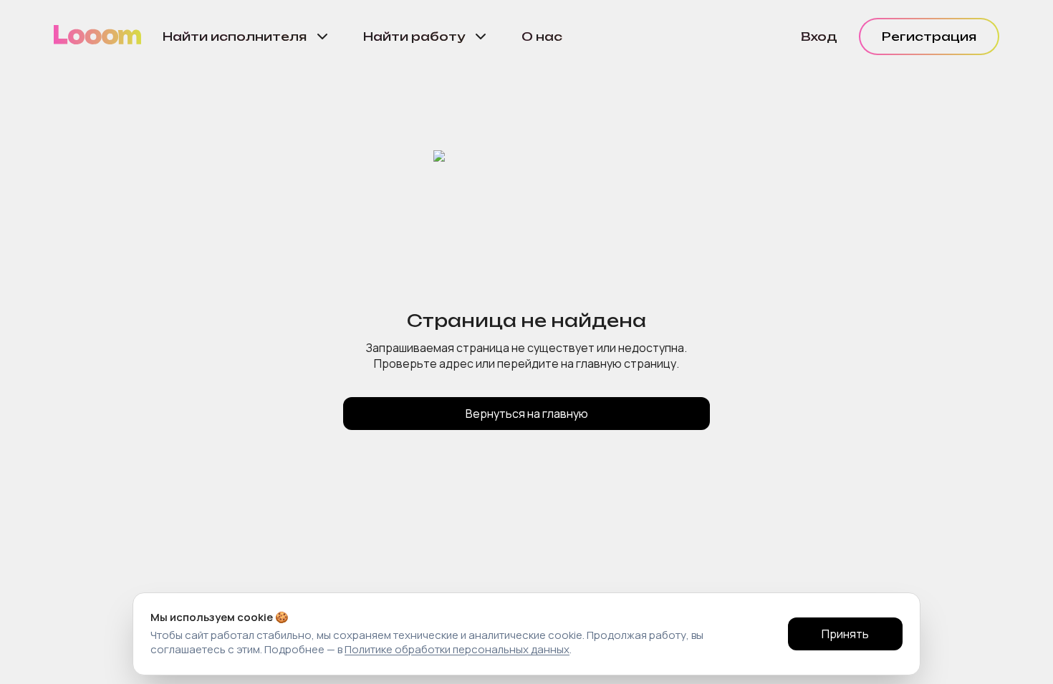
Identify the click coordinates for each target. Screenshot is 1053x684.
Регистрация (929, 36)
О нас (541, 36)
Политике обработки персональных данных (457, 649)
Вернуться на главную (527, 413)
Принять (845, 634)
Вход (819, 36)
